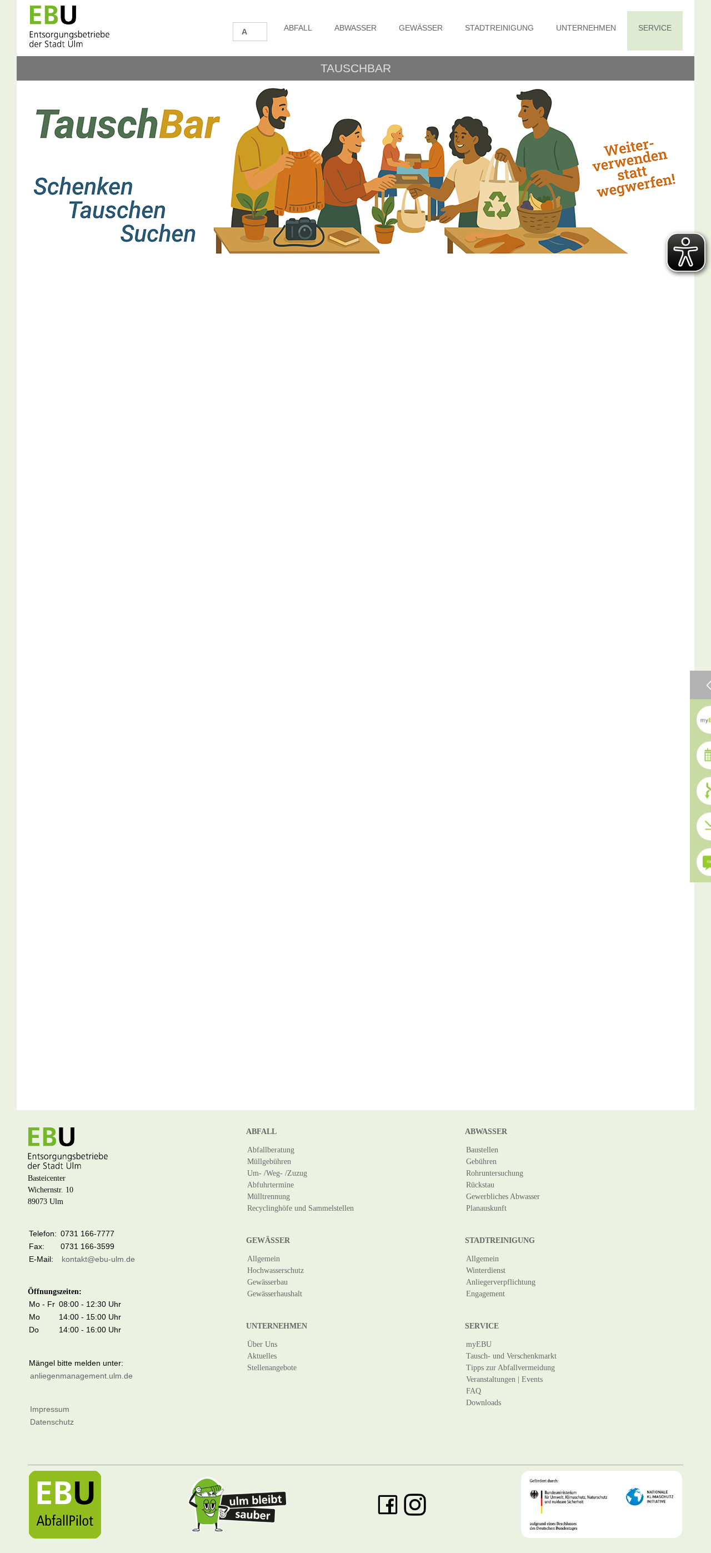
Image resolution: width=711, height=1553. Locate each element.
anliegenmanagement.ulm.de (81, 1375)
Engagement (485, 1294)
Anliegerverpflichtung (500, 1282)
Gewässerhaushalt (274, 1294)
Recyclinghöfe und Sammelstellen (300, 1208)
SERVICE (655, 27)
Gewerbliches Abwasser (503, 1196)
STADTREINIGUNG (499, 27)
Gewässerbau (267, 1282)
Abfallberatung (270, 1150)
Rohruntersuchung (494, 1173)
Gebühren (481, 1161)
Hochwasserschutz (275, 1270)
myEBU (479, 1344)
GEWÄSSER (421, 27)
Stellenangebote (272, 1368)
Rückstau (480, 1185)
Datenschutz (52, 1421)
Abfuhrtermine (270, 1185)
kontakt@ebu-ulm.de (98, 1259)
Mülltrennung (268, 1196)
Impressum (49, 1409)
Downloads (483, 1403)
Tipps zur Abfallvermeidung (510, 1368)
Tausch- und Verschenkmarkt (511, 1356)
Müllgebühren (269, 1161)
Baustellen (482, 1150)
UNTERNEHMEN (586, 27)
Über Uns (262, 1344)
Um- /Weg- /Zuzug (277, 1173)
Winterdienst (485, 1270)
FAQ (473, 1391)
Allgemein (263, 1259)
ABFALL (298, 27)
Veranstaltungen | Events (504, 1379)
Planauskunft (486, 1208)
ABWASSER (355, 27)
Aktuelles (262, 1356)
